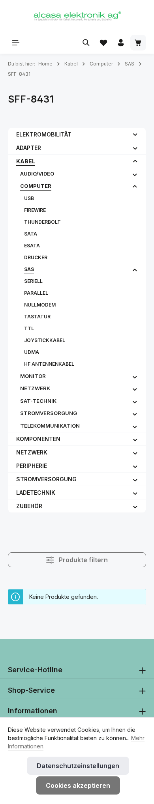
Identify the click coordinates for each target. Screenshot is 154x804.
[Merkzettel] (103, 42)
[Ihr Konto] (121, 42)
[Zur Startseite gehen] (77, 16)
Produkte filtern (82, 560)
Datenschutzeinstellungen (78, 766)
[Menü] (16, 42)
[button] (135, 134)
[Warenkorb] (138, 42)
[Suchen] (86, 42)
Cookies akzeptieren (78, 785)
